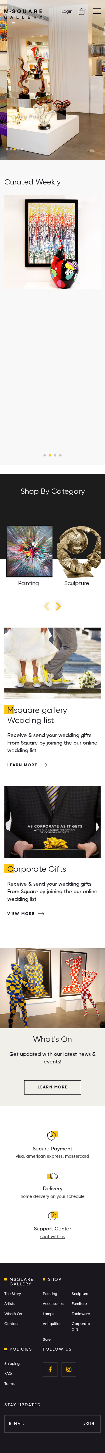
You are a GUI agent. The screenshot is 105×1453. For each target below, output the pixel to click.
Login (67, 11)
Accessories (53, 1304)
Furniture (79, 1304)
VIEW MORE (21, 914)
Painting (50, 1294)
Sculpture (80, 1294)
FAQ (8, 1374)
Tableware (81, 1314)
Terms (9, 1384)
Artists (9, 1304)
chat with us (52, 1236)
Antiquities (52, 1324)
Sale (47, 1340)
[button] (7, 149)
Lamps (48, 1314)
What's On (13, 1314)
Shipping (12, 1364)
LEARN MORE (22, 83)
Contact (11, 1324)
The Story (12, 1294)
